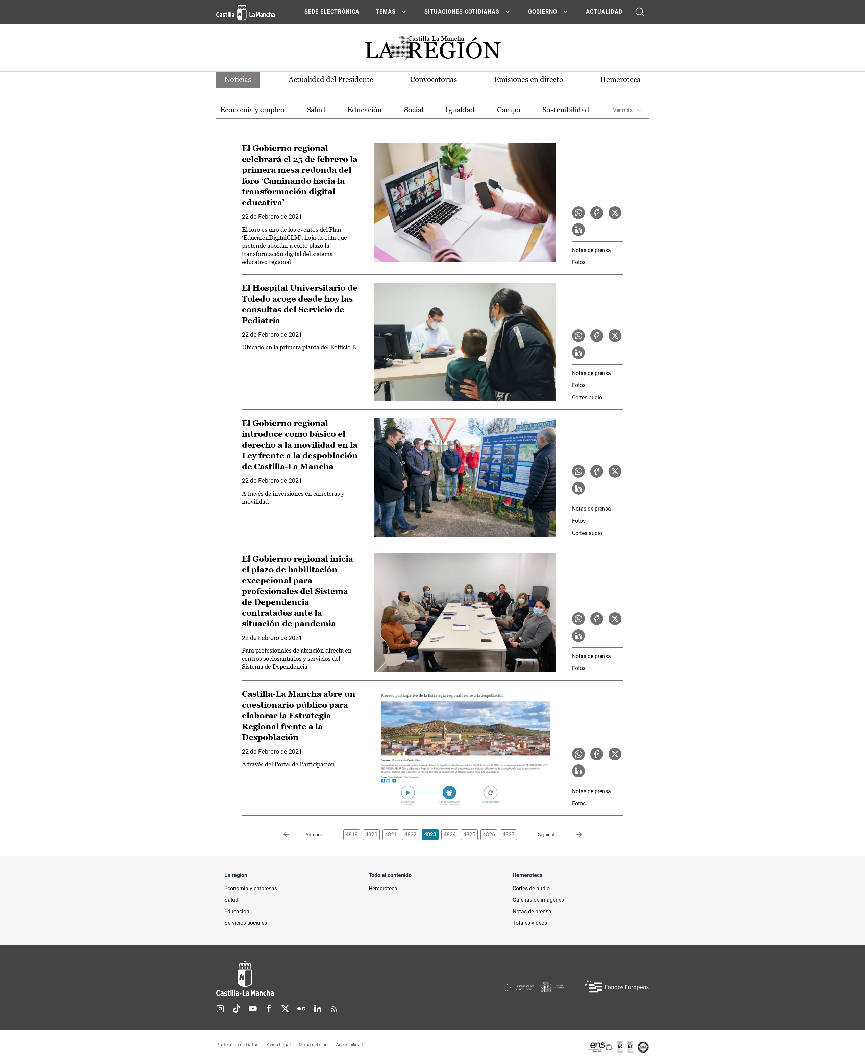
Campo (508, 109)
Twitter (285, 1008)
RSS (334, 1008)
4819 (352, 834)
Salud (316, 109)
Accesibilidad (349, 1044)
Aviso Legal (279, 1044)
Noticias (237, 79)
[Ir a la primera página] (291, 834)
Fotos (579, 262)
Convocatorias (433, 79)
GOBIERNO (542, 11)
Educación (364, 109)
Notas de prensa (591, 250)
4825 (469, 834)
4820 (371, 834)
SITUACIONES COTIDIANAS (461, 11)
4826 (489, 834)
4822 (410, 834)
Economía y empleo (252, 109)
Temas (386, 11)
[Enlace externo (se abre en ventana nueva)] (618, 1047)
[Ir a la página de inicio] (245, 12)
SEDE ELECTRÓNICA (332, 11)
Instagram (220, 1008)
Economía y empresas (250, 888)
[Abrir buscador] (640, 12)
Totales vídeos (530, 923)
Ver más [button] (623, 110)
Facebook (269, 1008)
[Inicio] (307, 978)
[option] (252, 110)
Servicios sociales (245, 923)
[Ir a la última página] (573, 834)
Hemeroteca (620, 79)
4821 (391, 834)
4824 (450, 834)
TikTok (236, 1008)
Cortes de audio (531, 888)
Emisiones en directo (528, 79)
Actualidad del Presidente (331, 79)
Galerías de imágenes (538, 900)
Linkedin (318, 1008)
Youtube (253, 1008)
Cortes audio (587, 397)
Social (413, 109)
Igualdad (460, 109)
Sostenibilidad (565, 109)
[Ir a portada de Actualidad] (432, 50)
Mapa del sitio (313, 1044)
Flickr (301, 1008)
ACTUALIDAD (604, 11)
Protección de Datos (237, 1044)
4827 (508, 834)
